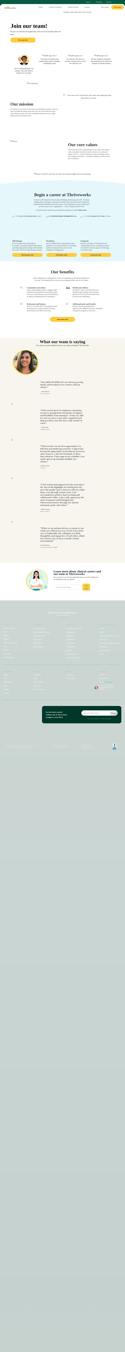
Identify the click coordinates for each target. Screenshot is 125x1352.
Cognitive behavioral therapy (109, 636)
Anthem (6, 635)
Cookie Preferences (87, 748)
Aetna (5, 632)
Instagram (52, 738)
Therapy (40, 7)
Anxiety (101, 628)
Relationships (37, 674)
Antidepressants (70, 632)
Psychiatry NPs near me (73, 658)
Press (5, 685)
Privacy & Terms (86, 744)
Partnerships (99, 2)
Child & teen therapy (39, 636)
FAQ (5, 678)
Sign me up (86, 587)
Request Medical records (88, 746)
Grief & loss (102, 647)
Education (108, 2)
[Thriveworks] (10, 7)
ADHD (101, 632)
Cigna (5, 646)
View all (101, 654)
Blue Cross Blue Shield (10, 643)
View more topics (38, 689)
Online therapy (37, 643)
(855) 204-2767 (103, 678)
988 (106, 687)
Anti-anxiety (69, 636)
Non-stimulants (70, 647)
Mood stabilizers (71, 643)
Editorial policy (8, 682)
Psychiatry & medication (55, 7)
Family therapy (37, 639)
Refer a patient (105, 7)
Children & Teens (38, 682)
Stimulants (69, 650)
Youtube (64, 738)
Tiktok (55, 738)
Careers (105, 682)
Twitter (72, 738)
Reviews (6, 693)
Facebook (59, 738)
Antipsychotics (70, 639)
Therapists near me (38, 647)
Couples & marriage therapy (41, 632)
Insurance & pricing (73, 7)
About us (88, 2)
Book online (117, 7)
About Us (6, 674)
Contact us (102, 674)
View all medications (72, 654)
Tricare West (7, 654)
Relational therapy (104, 650)
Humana (6, 650)
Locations (86, 7)
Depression (102, 639)
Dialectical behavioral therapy (110, 643)
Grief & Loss (37, 685)
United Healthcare (9, 657)
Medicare (6, 639)
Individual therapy (39, 628)
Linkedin (68, 738)
